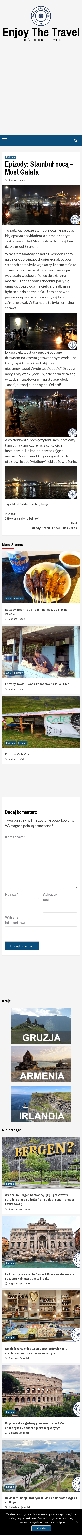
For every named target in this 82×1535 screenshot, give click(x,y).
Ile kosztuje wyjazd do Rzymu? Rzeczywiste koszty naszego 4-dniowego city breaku (39, 1276)
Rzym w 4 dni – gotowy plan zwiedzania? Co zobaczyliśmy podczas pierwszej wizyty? (34, 1425)
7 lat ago (13, 180)
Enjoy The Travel (41, 32)
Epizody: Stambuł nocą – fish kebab (53, 525)
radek (22, 180)
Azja (8, 598)
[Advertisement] (41, 85)
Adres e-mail (50, 897)
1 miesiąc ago (15, 1358)
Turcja (44, 504)
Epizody (10, 157)
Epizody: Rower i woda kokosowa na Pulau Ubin (37, 684)
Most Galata (20, 504)
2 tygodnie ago (16, 1209)
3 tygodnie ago (16, 1283)
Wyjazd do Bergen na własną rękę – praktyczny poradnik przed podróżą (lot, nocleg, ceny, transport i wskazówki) (40, 1199)
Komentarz (15, 837)
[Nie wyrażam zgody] (77, 1522)
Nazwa (11, 894)
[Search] (75, 140)
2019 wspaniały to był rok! (22, 516)
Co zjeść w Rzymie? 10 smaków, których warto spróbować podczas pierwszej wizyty (36, 1350)
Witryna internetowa (15, 920)
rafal (21, 759)
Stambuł (34, 504)
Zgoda (41, 1528)
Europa (22, 743)
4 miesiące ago (16, 1507)
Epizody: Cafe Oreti (18, 754)
